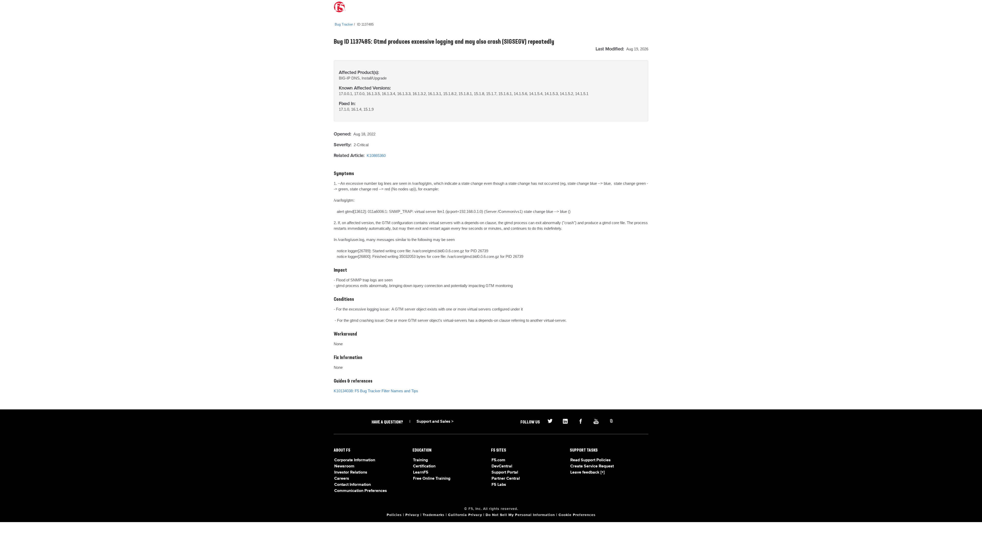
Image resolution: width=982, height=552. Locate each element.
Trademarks (433, 515)
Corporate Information (354, 460)
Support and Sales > (435, 422)
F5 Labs (499, 485)
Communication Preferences (360, 491)
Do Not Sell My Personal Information (520, 515)
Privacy (412, 515)
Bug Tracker (344, 24)
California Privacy (465, 515)
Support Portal (505, 472)
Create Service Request (592, 466)
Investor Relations (350, 472)
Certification (424, 466)
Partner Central (506, 479)
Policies (394, 515)
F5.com (498, 460)
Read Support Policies (590, 460)
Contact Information (352, 485)
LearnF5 (420, 472)
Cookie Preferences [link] (577, 515)
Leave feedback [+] (587, 472)
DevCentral (502, 466)
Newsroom (344, 466)
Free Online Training (431, 479)
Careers (341, 479)
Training (420, 460)
